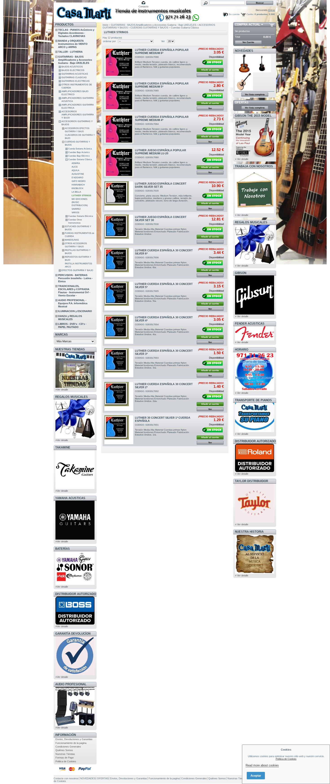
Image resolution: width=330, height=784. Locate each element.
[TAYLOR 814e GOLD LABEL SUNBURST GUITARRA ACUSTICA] (244, 71)
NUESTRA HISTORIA (249, 531)
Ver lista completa (255, 94)
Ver (163, 41)
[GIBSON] (254, 313)
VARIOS (75, 212)
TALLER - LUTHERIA (70, 51)
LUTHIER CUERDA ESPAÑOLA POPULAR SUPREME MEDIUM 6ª (162, 51)
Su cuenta (234, 14)
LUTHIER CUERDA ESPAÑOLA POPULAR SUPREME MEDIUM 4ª (162, 118)
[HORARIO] (254, 390)
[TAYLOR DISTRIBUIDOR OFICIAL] (254, 521)
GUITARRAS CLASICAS (74, 77)
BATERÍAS (62, 548)
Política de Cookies (286, 759)
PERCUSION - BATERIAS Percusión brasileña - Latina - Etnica (75, 278)
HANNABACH (78, 185)
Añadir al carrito (210, 70)
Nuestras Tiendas (65, 754)
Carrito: (250, 14)
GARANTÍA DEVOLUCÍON (72, 633)
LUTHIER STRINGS (81, 195)
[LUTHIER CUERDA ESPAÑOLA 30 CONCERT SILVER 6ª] (119, 262)
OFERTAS (242, 102)
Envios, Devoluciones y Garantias (73, 739)
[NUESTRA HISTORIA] (254, 572)
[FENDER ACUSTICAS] (254, 339)
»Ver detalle (61, 389)
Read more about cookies (262, 765)
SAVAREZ (76, 209)
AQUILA (75, 170)
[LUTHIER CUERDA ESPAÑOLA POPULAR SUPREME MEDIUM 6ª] (119, 62)
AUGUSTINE (78, 174)
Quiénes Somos (64, 750)
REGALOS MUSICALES (71, 396)
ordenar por (109, 41)
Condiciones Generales (68, 746)
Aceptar (256, 775)
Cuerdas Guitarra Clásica (80, 159)
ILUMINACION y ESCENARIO (75, 311)
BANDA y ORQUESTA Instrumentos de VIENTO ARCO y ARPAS (73, 43)
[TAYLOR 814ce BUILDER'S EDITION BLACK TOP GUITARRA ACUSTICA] (262, 71)
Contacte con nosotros (66, 778)
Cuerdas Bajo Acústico (79, 152)
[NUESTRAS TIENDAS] (75, 387)
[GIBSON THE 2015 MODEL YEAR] (254, 156)
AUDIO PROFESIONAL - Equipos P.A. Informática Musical (72, 303)
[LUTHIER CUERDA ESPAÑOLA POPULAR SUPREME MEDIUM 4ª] (119, 129)
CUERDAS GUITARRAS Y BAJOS (149, 27)
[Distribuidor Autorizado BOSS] (75, 623)
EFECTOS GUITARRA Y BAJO (77, 270)
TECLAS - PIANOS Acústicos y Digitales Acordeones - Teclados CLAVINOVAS (76, 32)
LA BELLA (76, 192)
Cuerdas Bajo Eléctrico (79, 156)
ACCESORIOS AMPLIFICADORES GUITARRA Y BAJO (78, 114)
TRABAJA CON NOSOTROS (254, 166)
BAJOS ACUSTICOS (72, 66)
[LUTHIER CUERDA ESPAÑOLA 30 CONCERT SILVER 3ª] (119, 362)
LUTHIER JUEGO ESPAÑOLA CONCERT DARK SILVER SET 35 (160, 185)
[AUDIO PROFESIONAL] (75, 725)
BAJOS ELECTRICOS (73, 70)
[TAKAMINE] (75, 488)
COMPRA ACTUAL (247, 24)
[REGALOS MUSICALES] (75, 437)
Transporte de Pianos (253, 400)
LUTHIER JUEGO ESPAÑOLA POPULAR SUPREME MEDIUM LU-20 (160, 152)
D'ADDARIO (77, 178)
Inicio (105, 25)
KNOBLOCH (77, 188)
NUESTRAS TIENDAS (70, 349)
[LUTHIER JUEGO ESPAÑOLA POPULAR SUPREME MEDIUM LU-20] (119, 162)
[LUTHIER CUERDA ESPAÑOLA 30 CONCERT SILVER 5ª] (119, 296)
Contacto (143, 6)
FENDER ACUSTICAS (249, 323)
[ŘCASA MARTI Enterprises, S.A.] (83, 11)
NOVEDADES (244, 50)
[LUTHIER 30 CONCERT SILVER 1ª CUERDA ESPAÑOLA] (119, 429)
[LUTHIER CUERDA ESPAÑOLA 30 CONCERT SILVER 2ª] (119, 396)
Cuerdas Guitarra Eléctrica (80, 216)
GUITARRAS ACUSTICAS (75, 74)
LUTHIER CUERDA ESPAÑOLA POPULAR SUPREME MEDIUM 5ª (162, 85)
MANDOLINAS (72, 240)
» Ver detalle (241, 159)
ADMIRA (76, 163)
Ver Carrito (248, 42)
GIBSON (240, 273)
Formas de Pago (64, 757)
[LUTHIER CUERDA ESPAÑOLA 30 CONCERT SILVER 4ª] (119, 329)
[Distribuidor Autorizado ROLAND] (254, 471)
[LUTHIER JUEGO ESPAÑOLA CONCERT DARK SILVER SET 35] (119, 195)
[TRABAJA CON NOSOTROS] (254, 212)
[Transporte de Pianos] (254, 431)
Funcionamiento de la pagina (70, 743)
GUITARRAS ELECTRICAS (76, 81)
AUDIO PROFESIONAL (70, 684)
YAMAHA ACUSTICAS (70, 498)
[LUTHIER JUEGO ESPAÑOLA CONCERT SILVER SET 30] (119, 229)
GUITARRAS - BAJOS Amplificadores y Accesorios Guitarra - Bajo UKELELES (75, 59)
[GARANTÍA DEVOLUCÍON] (75, 674)
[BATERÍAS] (75, 584)
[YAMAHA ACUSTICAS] (75, 538)
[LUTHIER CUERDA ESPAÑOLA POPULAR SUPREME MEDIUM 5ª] (119, 95)
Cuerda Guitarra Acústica (80, 149)
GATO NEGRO (79, 181)
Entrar (271, 10)
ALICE (75, 167)
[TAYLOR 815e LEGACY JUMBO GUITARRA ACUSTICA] (244, 89)
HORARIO (241, 349)
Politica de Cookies (65, 761)
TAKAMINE (62, 447)
